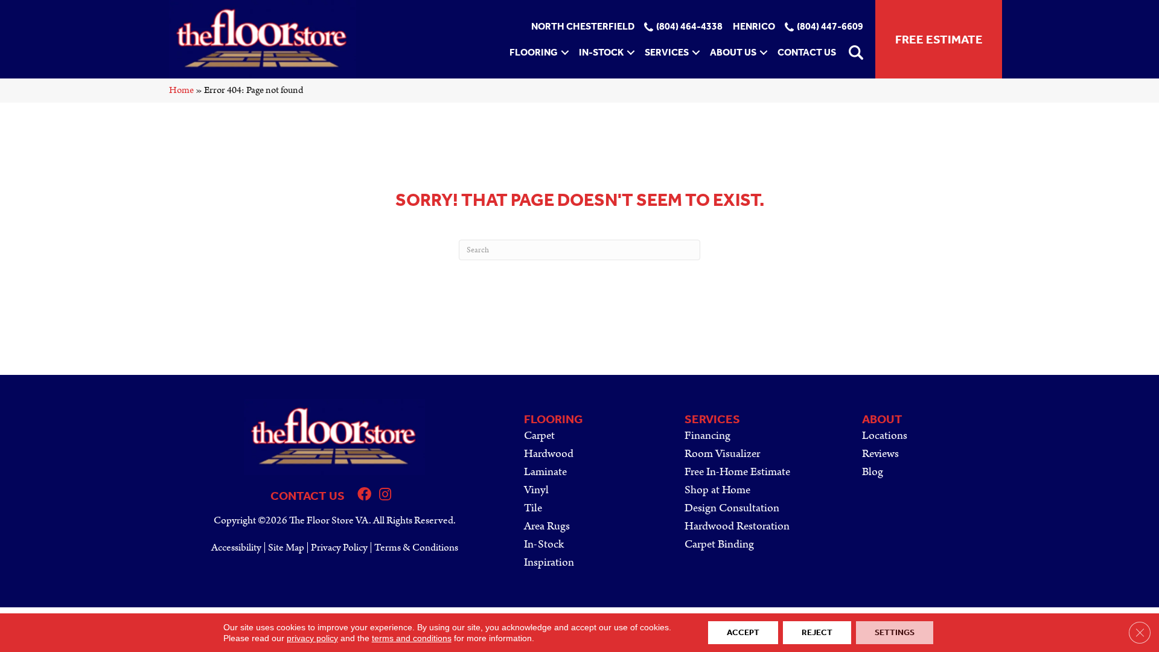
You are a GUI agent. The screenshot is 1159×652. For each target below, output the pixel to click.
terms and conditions (412, 638)
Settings (895, 632)
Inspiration (549, 562)
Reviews (880, 454)
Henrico (754, 27)
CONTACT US (307, 495)
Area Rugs (547, 526)
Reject (817, 632)
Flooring (533, 52)
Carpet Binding (719, 544)
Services (667, 52)
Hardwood (548, 454)
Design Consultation (732, 508)
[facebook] (364, 496)
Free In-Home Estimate (737, 472)
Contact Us (806, 52)
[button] (565, 52)
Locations (884, 435)
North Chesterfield (582, 27)
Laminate (545, 472)
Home (181, 90)
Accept (743, 632)
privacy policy (312, 638)
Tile (533, 508)
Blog (872, 472)
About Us (733, 52)
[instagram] (385, 496)
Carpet (539, 435)
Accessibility (236, 547)
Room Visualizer (722, 454)
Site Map (286, 547)
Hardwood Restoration (737, 526)
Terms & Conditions (416, 547)
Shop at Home (717, 490)
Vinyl (536, 490)
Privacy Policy (339, 547)
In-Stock (601, 52)
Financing (707, 435)
